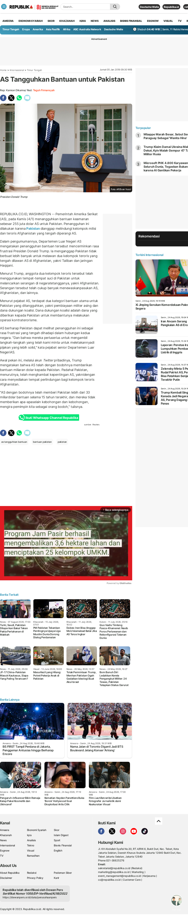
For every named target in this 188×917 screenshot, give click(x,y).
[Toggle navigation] (4, 7)
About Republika (9, 872)
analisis (109, 20)
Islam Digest (61, 835)
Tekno (30, 845)
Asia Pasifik (53, 29)
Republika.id (171, 6)
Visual (30, 850)
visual (168, 20)
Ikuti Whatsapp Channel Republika (52, 418)
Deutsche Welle (149, 6)
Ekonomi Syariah (31, 20)
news (94, 20)
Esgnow (5, 850)
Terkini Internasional (149, 255)
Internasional (17, 70)
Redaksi (32, 872)
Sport (57, 840)
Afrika (66, 29)
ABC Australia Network (87, 29)
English (58, 850)
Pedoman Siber (63, 872)
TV (180, 20)
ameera (8, 20)
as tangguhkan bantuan (14, 441)
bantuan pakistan (42, 441)
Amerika (38, 29)
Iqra (29, 835)
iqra (82, 20)
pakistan (62, 441)
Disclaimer (6, 877)
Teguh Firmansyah (44, 90)
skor (51, 20)
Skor (56, 830)
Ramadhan (33, 855)
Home (3, 70)
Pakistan (33, 228)
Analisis (31, 840)
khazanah (67, 20)
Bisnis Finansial (131, 20)
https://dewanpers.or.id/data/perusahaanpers (30, 897)
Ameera (4, 830)
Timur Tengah (10, 29)
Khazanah (6, 835)
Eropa (26, 29)
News (3, 840)
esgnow (153, 20)
